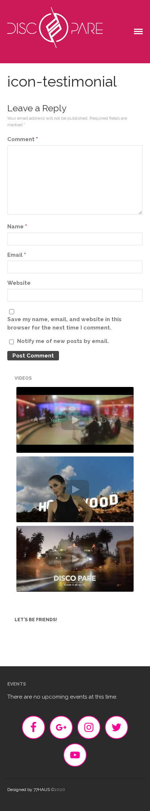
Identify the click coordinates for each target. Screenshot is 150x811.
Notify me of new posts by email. (63, 341)
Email (16, 255)
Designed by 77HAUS (28, 789)
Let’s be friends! (36, 619)
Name (17, 226)
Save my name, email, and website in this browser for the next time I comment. (64, 323)
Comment (22, 139)
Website (19, 283)
